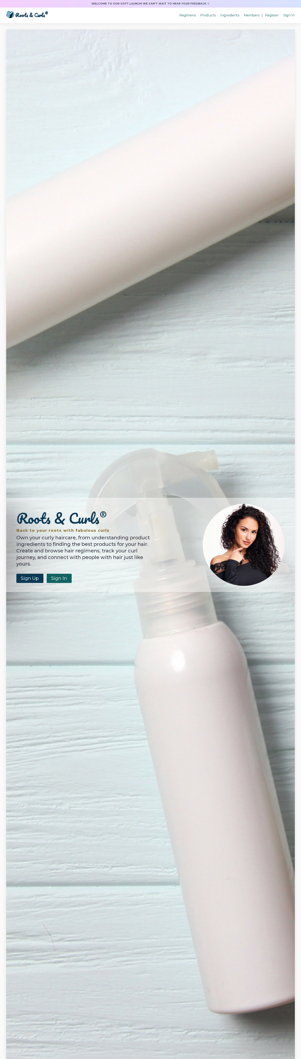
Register (272, 15)
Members (251, 15)
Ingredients (229, 15)
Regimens (187, 15)
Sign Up (30, 578)
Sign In (289, 15)
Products (208, 15)
